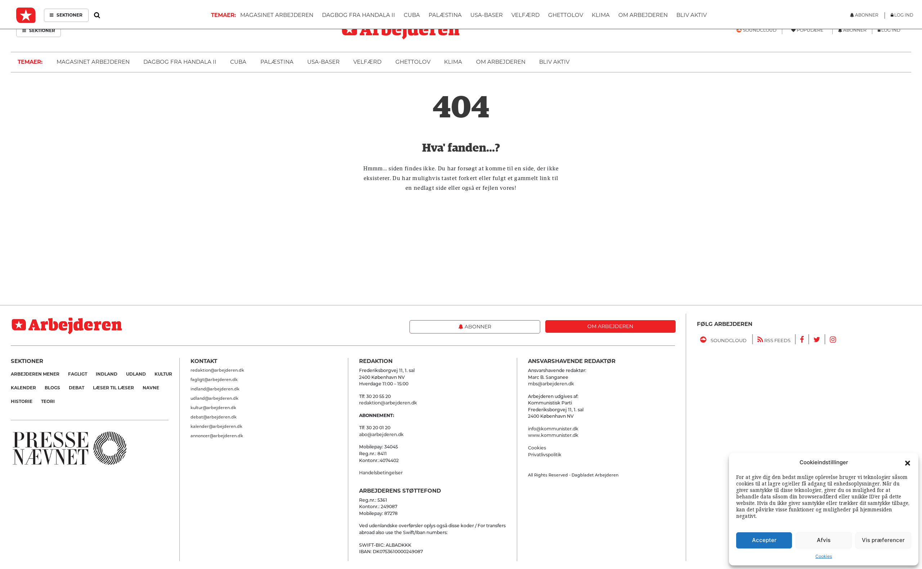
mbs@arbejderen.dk (551, 383)
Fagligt (77, 374)
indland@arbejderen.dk (215, 388)
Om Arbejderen (500, 61)
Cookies (823, 556)
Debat (76, 387)
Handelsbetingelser (381, 472)
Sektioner (41, 30)
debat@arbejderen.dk (214, 417)
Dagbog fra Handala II (179, 61)
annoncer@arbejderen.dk (217, 435)
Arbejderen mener (35, 374)
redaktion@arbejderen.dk (217, 370)
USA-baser (323, 61)
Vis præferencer (883, 540)
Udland (136, 374)
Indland (106, 374)
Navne (151, 387)
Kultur (163, 374)
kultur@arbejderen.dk (213, 407)
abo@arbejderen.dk (381, 434)
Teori (48, 401)
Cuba (238, 61)
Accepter (764, 540)
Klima (453, 61)
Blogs (52, 387)
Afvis (824, 540)
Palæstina (277, 61)
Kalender (23, 387)
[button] (907, 462)
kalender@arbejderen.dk (216, 426)
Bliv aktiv (554, 61)
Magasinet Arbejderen (93, 61)
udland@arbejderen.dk (214, 398)
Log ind (890, 30)
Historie (21, 401)
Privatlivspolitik (544, 454)
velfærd (367, 61)
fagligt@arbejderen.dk (214, 379)
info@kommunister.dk (553, 428)
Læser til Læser (113, 387)
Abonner (477, 326)
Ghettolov (412, 61)
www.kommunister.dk (553, 435)
